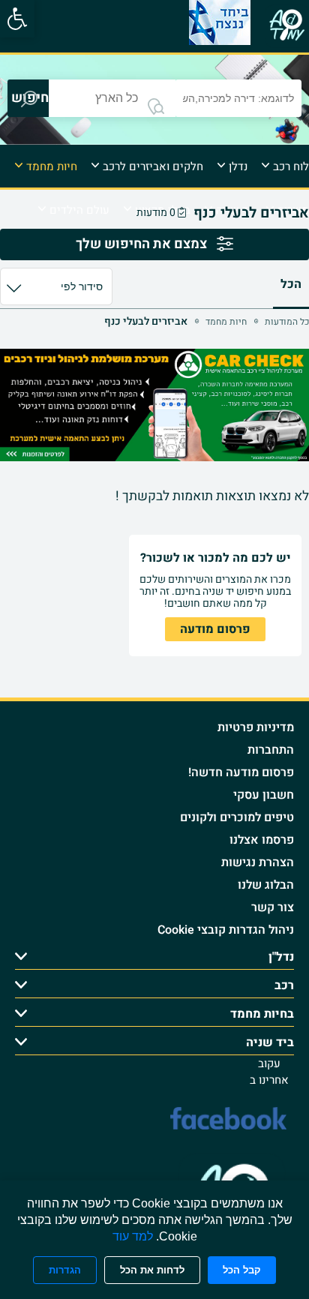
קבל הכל (242, 1270)
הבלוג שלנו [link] (266, 885)
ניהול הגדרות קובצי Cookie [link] (226, 930)
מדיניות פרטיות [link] (256, 727)
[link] (17, 19)
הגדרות (65, 1270)
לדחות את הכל (152, 1270)
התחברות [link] (271, 750)
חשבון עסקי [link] (263, 795)
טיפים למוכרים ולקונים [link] (237, 817)
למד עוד (132, 1236)
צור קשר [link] (272, 907)
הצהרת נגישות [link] (257, 863)
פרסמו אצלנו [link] (262, 840)
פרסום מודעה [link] (215, 629)
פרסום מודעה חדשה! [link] (241, 773)
